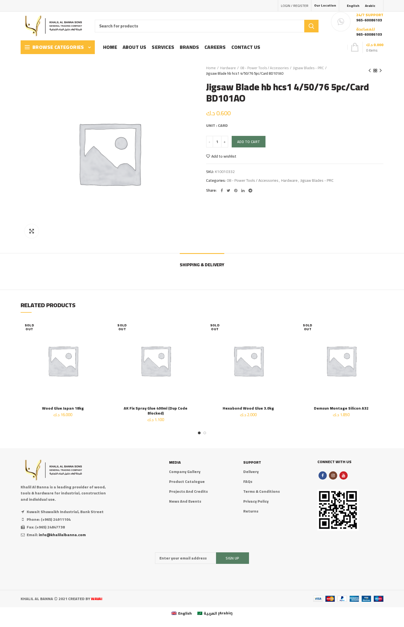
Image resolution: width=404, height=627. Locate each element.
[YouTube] (343, 475)
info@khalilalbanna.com (62, 534)
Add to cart (248, 141)
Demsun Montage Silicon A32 (341, 408)
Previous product (369, 70)
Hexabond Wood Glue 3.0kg (248, 408)
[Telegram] (250, 190)
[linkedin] (243, 190)
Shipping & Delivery (202, 265)
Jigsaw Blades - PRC (308, 68)
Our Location (325, 5)
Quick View (101, 352)
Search (311, 26)
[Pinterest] (235, 190)
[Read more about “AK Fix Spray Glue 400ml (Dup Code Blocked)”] (194, 340)
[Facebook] (222, 190)
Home (211, 68)
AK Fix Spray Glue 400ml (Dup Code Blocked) (155, 411)
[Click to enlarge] (31, 231)
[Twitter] (228, 190)
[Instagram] (333, 475)
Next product (380, 70)
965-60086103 (369, 20)
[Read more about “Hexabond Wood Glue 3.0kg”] (287, 340)
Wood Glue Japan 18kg (63, 408)
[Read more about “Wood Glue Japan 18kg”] (101, 340)
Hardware (228, 68)
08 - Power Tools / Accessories (264, 68)
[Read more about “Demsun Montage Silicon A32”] (379, 340)
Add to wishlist (223, 156)
